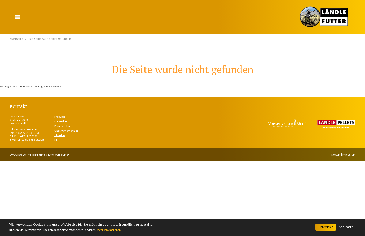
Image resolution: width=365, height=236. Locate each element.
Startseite (16, 38)
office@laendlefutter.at (31, 139)
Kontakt (335, 154)
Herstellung (61, 121)
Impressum (348, 154)
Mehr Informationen (109, 230)
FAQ (57, 140)
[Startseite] (324, 16)
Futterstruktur (62, 126)
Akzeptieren (326, 227)
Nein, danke (346, 227)
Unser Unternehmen (66, 130)
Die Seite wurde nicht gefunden (50, 38)
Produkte (59, 116)
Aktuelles (59, 135)
